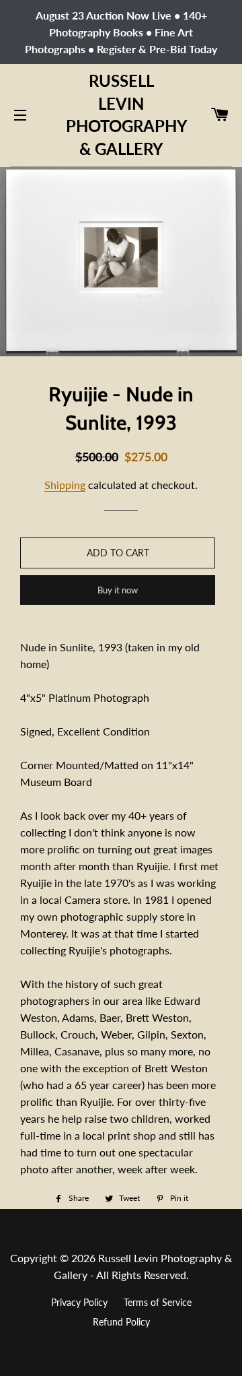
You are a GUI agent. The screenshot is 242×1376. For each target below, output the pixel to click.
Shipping (64, 484)
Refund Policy (121, 1322)
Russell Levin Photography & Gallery (121, 114)
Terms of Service (158, 1302)
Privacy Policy (79, 1302)
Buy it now (117, 590)
